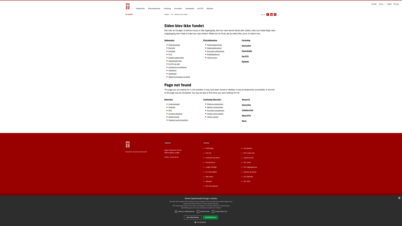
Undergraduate (174, 104)
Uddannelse (140, 8)
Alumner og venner (250, 172)
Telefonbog (209, 148)
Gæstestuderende (175, 61)
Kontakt (373, 4)
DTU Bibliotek (248, 177)
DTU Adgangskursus (250, 167)
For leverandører (211, 172)
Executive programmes (215, 110)
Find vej (208, 153)
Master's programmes (215, 107)
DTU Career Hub (249, 153)
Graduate (171, 107)
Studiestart (172, 74)
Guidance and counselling (178, 120)
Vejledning (172, 70)
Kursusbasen (248, 148)
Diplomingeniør (174, 45)
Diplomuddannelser (214, 45)
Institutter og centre (213, 158)
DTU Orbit (247, 181)
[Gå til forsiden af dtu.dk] (128, 6)
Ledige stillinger (211, 167)
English (389, 4)
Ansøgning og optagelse (177, 67)
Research (246, 99)
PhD (170, 110)
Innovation (178, 8)
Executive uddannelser (215, 51)
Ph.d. (170, 54)
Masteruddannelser (214, 48)
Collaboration (247, 110)
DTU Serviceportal (212, 186)
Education (168, 99)
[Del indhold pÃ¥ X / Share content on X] (275, 14)
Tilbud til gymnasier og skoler (179, 77)
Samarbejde (189, 8)
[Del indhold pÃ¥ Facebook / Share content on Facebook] (267, 14)
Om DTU (200, 8)
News (244, 121)
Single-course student (215, 114)
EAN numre (209, 177)
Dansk (381, 4)
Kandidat (171, 51)
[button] (143, 14)
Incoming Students (175, 114)
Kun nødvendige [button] (193, 217)
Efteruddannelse (154, 8)
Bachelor (171, 48)
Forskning (167, 8)
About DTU (246, 115)
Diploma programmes (215, 104)
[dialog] (201, 210)
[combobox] (399, 198)
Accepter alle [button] (210, 217)
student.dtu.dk (248, 158)
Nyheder (210, 8)
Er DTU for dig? (174, 64)
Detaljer (218, 208)
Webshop (209, 181)
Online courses (212, 117)
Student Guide (173, 117)
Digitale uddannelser (176, 58)
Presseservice (210, 162)
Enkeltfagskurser (213, 54)
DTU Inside (247, 162)
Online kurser (212, 58)
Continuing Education (212, 99)
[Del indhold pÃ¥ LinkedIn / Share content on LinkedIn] (271, 14)
